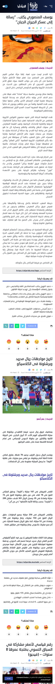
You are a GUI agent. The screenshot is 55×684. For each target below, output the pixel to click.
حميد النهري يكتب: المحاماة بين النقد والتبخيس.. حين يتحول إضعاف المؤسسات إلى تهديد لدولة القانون (29, 287)
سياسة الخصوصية (23, 677)
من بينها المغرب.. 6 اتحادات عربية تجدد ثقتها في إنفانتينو (27, 602)
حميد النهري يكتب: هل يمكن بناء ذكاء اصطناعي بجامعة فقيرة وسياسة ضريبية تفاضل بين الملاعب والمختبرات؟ (27, 295)
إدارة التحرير (46, 31)
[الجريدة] (27, 6)
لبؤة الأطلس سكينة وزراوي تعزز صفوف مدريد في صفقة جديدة (28, 579)
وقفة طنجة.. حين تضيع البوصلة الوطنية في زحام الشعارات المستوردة (27, 302)
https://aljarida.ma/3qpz (27, 270)
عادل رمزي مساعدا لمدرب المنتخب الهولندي (32, 597)
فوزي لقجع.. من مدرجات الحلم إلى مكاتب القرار (31, 316)
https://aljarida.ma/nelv (28, 562)
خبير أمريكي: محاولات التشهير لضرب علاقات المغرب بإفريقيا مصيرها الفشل (30, 310)
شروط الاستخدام (45, 679)
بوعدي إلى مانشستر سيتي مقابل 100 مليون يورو (31, 593)
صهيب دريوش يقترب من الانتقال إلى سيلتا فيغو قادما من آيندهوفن (27, 586)
